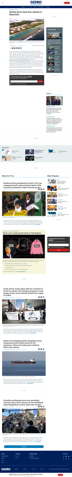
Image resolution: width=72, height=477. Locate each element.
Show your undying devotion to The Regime (22, 233)
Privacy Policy (19, 83)
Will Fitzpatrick (6, 189)
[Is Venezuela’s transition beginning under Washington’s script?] (29, 151)
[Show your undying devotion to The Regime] (24, 246)
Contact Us (17, 456)
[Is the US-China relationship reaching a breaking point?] (51, 58)
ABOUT (3, 453)
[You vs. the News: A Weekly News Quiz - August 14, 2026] (52, 181)
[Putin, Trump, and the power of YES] (52, 207)
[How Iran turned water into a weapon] (6, 158)
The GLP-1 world (15, 151)
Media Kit (2, 458)
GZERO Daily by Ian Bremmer (34, 458)
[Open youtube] (66, 456)
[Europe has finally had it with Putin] (52, 201)
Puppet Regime (56, 52)
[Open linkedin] (69, 456)
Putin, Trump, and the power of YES (62, 208)
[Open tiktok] (69, 459)
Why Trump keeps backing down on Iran (57, 70)
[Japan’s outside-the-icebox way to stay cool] (52, 214)
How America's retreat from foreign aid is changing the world (54, 43)
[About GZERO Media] (29, 158)
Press (16, 458)
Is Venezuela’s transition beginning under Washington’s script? (39, 151)
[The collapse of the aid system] (51, 47)
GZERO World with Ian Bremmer (54, 40)
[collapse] (70, 474)
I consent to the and (19, 83)
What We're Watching (13, 9)
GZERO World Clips (57, 62)
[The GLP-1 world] (6, 151)
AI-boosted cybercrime (62, 151)
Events (2, 460)
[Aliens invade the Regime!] (51, 52)
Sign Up (60, 474)
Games (59, 179)
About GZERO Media (38, 157)
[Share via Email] (21, 48)
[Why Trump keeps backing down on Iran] (51, 69)
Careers (2, 462)
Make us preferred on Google (39, 45)
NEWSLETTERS (33, 453)
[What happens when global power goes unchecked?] (51, 63)
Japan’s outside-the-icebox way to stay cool (63, 215)
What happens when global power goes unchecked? (57, 65)
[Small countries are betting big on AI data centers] (52, 188)
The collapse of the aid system (57, 48)
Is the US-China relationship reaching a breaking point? (57, 59)
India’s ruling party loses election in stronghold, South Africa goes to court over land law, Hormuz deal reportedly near (54, 130)
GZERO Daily (32, 456)
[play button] (54, 35)
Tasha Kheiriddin (12, 297)
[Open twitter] (63, 456)
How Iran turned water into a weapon (17, 157)
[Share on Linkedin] (17, 48)
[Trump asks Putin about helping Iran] (52, 194)
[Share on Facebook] (12, 48)
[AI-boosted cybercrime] (52, 151)
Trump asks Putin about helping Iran (62, 195)
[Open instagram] (66, 459)
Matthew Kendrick (13, 45)
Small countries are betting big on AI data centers (63, 189)
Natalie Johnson (12, 189)
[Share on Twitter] (14, 48)
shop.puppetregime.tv (21, 271)
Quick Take (57, 56)
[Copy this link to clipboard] (19, 48)
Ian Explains (57, 46)
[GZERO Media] (36, 3)
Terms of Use (24, 83)
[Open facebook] (63, 459)
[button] (67, 3)
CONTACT (17, 453)
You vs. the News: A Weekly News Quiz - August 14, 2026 (62, 182)
